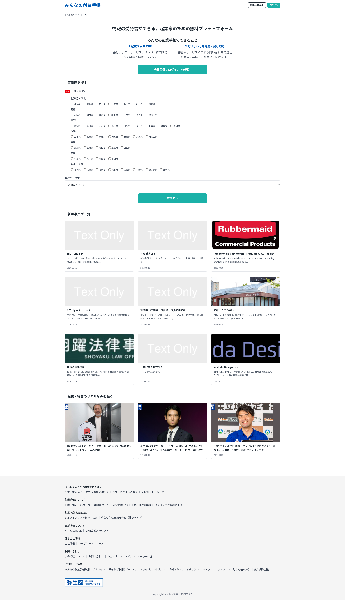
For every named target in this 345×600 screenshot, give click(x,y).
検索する (172, 198)
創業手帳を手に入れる (125, 491)
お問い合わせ (96, 556)
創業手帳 (85, 504)
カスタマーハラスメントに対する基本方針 (226, 569)
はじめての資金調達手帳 (168, 504)
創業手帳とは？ (73, 491)
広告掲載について (75, 556)
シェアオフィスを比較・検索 (81, 517)
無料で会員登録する (97, 491)
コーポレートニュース (91, 543)
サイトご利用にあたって (122, 569)
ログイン (274, 4)
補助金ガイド (101, 504)
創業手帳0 (70, 504)
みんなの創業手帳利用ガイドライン (85, 569)
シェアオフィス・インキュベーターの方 (130, 556)
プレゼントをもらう (152, 491)
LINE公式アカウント (97, 530)
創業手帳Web (257, 4)
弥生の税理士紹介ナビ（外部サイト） (122, 517)
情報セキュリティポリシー (184, 569)
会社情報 (70, 543)
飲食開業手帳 (120, 504)
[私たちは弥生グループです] (84, 582)
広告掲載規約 (261, 569)
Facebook (76, 530)
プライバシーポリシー (152, 569)
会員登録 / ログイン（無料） (172, 69)
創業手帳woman (141, 504)
